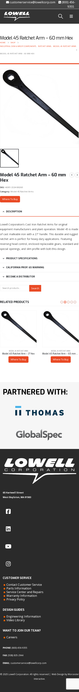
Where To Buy (10, 199)
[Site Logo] (17, 16)
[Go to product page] (18, 329)
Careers (11, 637)
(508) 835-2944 (16, 655)
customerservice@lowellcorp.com (32, 2)
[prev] (71, 175)
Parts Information (18, 588)
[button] (61, 16)
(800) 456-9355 (19, 647)
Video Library (15, 620)
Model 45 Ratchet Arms (21, 191)
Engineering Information (23, 616)
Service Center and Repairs (24, 592)
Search (35, 288)
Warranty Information (21, 596)
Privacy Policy (15, 599)
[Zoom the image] (39, 404)
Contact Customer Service (24, 585)
